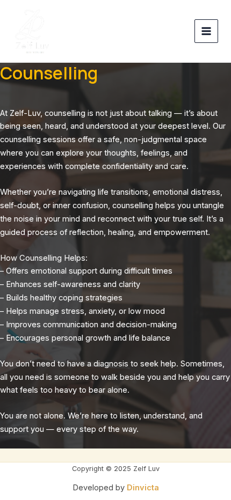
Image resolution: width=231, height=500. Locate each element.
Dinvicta (143, 487)
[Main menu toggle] (206, 31)
